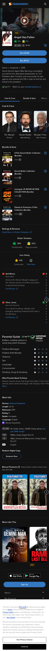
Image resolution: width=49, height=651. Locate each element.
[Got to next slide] (46, 125)
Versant (23, 607)
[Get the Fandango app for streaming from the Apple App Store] (15, 576)
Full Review (10, 289)
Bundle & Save (29, 98)
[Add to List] (45, 45)
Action (12, 403)
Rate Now (31, 264)
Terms (9, 610)
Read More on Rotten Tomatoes (15, 232)
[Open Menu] (4, 4)
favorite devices (32, 87)
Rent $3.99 (24, 53)
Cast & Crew (9, 98)
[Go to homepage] (19, 4)
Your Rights (11, 618)
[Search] (45, 4)
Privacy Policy (8, 612)
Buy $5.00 (24, 60)
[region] (24, 625)
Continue (24, 647)
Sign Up (24, 584)
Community (18, 264)
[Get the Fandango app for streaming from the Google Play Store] (32, 576)
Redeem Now (11, 456)
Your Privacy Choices (24, 640)
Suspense (21, 403)
